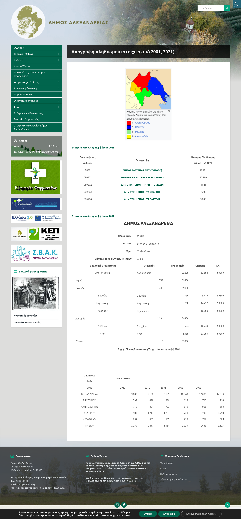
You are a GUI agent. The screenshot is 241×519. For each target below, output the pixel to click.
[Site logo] (60, 38)
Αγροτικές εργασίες (25, 315)
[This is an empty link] (227, 505)
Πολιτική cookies (168, 474)
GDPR (163, 468)
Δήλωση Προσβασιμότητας (173, 479)
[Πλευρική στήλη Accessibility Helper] (237, 4)
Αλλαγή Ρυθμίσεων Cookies (201, 513)
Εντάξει (148, 513)
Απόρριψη (169, 513)
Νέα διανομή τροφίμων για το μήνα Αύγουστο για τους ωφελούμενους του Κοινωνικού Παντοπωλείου (115, 479)
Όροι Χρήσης (166, 463)
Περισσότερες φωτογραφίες (27, 322)
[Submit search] (227, 8)
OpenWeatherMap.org (47, 151)
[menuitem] (36, 48)
